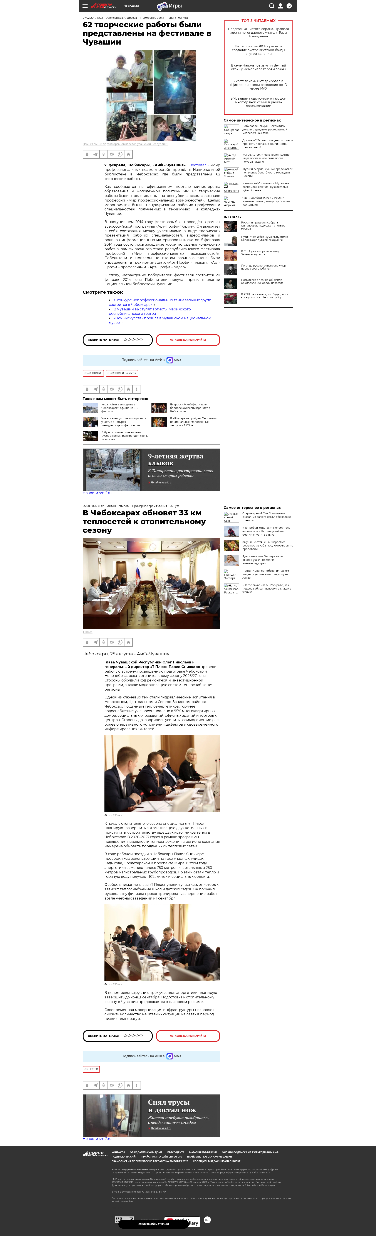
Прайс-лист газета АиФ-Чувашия (209, 1156)
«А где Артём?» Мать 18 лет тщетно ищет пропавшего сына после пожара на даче (266, 158)
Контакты (118, 1152)
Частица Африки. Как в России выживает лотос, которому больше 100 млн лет (266, 201)
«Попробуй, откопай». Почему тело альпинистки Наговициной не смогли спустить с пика (266, 531)
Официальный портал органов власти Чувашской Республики (125, 144)
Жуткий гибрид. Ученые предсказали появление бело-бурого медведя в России (267, 172)
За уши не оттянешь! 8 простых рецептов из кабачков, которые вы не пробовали (267, 545)
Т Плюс (87, 632)
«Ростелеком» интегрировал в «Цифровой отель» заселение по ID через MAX (258, 84)
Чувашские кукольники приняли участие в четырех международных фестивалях (123, 422)
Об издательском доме (146, 1152)
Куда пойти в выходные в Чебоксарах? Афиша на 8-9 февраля (119, 408)
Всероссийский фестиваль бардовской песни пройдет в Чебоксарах (190, 408)
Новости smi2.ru (97, 493)
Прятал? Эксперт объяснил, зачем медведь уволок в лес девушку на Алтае (265, 574)
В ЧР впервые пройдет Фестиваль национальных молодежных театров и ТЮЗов (193, 422)
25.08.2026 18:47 (93, 506)
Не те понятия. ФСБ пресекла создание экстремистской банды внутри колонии (258, 50)
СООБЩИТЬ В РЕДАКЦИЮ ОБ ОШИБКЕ (216, 1161)
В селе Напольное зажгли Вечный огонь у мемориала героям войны (258, 67)
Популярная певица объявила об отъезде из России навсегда (262, 281)
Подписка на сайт (124, 1156)
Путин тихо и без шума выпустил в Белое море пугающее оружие (264, 238)
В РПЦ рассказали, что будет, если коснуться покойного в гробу (264, 296)
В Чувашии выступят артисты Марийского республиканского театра (150, 311)
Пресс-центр (175, 1152)
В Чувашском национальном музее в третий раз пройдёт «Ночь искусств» (124, 436)
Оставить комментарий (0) (188, 339)
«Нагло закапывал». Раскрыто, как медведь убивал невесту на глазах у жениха (266, 588)
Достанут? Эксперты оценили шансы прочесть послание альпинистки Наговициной (267, 144)
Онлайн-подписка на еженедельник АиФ (250, 1152)
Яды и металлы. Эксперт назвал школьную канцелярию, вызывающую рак (263, 560)
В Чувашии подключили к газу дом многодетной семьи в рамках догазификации (258, 102)
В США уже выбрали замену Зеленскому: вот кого (260, 253)
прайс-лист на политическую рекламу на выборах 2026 (150, 1161)
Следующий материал (153, 1224)
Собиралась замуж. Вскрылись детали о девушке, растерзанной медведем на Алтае (264, 129)
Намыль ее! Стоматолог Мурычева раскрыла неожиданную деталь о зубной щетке (265, 187)
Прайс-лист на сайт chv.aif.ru (161, 1156)
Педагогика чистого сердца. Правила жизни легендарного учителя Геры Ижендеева (258, 32)
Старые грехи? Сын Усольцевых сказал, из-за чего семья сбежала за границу (266, 517)
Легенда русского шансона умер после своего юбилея (263, 267)
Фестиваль (198, 165)
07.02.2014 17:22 (93, 17)
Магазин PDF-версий (203, 1152)
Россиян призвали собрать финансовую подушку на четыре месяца (263, 225)
